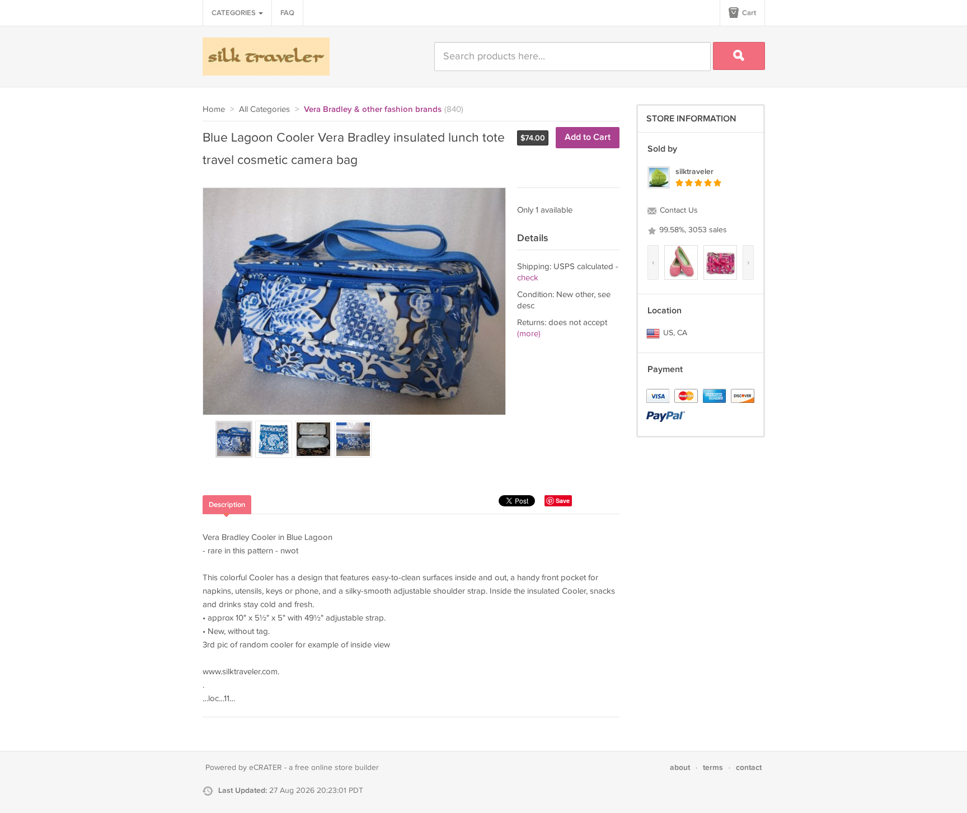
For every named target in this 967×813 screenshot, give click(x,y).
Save (563, 500)
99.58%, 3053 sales (692, 229)
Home (214, 109)
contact (749, 767)
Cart (748, 12)
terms (713, 767)
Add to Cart (588, 137)
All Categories (264, 109)
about (680, 767)
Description (227, 504)
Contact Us (678, 210)
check (527, 278)
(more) (529, 334)
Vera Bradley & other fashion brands (373, 110)
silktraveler (694, 171)
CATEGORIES (234, 12)
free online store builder (337, 767)
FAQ (287, 12)
